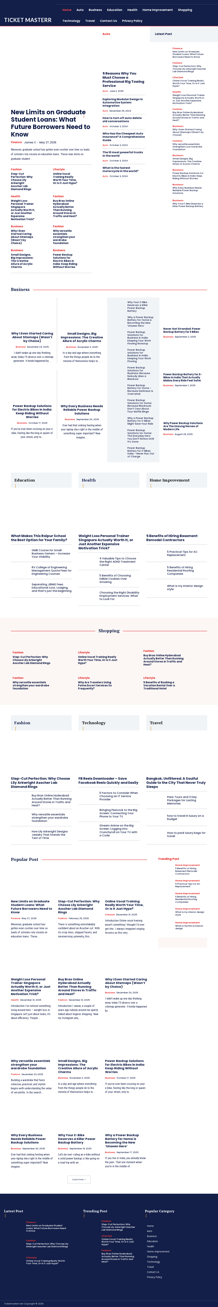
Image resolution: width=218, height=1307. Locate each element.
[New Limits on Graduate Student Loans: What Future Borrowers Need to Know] (46, 65)
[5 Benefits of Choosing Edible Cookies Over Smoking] (88, 578)
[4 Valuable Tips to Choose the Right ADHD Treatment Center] (88, 561)
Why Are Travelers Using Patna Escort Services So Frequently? (95, 685)
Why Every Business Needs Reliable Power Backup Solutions (187, 190)
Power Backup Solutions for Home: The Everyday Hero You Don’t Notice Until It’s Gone (140, 435)
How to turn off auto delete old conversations (122, 119)
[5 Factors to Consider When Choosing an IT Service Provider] (88, 796)
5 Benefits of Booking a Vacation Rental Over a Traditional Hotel (159, 685)
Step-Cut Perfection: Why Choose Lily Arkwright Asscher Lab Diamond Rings (22, 181)
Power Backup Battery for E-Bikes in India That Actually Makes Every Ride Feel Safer (182, 377)
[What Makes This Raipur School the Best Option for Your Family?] (41, 509)
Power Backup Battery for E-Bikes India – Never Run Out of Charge (140, 452)
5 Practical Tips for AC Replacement (182, 553)
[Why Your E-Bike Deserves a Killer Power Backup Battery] (162, 203)
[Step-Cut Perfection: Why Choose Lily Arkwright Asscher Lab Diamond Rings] (44, 174)
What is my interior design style (185, 587)
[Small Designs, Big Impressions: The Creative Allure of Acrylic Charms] (44, 255)
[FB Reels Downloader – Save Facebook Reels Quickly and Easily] (109, 751)
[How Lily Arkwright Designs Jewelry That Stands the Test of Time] (20, 834)
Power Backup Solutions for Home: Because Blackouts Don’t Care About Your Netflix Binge (139, 405)
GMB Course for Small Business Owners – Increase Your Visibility (51, 553)
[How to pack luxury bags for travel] (155, 834)
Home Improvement (187, 865)
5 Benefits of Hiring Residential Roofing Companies (180, 570)
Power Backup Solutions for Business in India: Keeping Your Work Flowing (139, 355)
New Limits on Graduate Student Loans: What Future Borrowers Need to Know (50, 123)
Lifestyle (59, 169)
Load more (77, 1179)
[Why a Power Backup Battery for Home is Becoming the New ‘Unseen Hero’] (118, 320)
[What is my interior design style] (155, 587)
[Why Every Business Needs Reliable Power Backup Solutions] (162, 188)
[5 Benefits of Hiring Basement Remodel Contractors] (176, 509)
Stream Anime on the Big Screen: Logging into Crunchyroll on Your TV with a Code (118, 830)
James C (30, 142)
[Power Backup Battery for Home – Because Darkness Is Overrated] (118, 388)
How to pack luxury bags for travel (186, 834)
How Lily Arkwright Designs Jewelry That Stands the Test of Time (50, 835)
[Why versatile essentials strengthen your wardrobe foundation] (86, 231)
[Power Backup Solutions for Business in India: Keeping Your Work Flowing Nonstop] (118, 335)
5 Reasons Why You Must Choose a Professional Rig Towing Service (123, 79)
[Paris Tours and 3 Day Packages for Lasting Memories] (155, 800)
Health (15, 196)
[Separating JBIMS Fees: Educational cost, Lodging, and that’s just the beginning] (20, 587)
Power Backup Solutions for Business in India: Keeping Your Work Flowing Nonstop (139, 337)
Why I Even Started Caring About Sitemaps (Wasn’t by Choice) (22, 237)
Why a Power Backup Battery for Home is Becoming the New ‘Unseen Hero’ (140, 321)
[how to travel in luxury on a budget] (155, 817)
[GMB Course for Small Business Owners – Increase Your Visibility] (20, 553)
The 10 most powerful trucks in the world (123, 154)
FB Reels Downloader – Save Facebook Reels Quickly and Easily (108, 780)
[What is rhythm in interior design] (165, 925)
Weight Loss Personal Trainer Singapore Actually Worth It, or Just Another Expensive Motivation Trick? (23, 210)
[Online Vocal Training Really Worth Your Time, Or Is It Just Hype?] (86, 174)
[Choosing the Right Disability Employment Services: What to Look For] (88, 595)
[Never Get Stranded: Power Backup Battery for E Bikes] (185, 310)
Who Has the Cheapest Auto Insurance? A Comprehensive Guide (124, 137)
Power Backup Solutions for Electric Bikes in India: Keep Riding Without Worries (65, 261)
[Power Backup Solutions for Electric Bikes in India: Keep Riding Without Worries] (86, 255)
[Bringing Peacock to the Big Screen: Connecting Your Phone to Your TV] (88, 813)
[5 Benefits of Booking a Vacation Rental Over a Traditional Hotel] (196, 683)
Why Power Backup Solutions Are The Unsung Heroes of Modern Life (183, 426)
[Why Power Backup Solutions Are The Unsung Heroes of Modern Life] (185, 405)
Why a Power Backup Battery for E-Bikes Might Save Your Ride (140, 421)
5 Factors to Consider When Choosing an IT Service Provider (118, 796)
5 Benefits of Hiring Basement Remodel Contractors (172, 537)
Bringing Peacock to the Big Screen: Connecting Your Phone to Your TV (118, 813)
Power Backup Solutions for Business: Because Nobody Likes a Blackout (138, 373)
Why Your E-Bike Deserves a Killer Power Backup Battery (188, 205)
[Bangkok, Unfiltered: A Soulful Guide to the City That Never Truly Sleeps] (176, 751)
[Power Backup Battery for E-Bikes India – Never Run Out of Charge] (118, 451)
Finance (16, 142)
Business (17, 226)
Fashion (16, 169)
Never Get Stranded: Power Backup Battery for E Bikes (181, 330)
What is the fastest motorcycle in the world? (120, 169)
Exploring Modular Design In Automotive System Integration (123, 102)
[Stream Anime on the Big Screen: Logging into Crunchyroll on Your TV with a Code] (88, 830)
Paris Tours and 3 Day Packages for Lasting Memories (182, 800)
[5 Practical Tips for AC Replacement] (155, 553)
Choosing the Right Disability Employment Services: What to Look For (119, 596)
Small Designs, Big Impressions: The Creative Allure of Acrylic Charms (22, 261)
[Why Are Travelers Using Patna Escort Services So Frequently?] (130, 683)
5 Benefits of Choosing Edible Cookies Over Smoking (115, 579)
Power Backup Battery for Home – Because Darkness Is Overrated (140, 390)
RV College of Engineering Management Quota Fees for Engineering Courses (52, 570)
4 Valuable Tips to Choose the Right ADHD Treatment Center (117, 561)
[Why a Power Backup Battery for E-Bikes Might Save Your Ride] (118, 421)
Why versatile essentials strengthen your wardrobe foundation (64, 237)
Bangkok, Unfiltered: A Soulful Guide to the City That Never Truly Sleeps (176, 782)
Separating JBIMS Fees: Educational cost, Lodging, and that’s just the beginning (52, 587)
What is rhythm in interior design (189, 927)
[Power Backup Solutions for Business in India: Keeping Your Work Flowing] (118, 352)
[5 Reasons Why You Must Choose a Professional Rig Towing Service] (124, 54)
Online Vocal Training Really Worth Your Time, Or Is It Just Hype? (65, 178)
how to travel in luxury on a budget (185, 817)
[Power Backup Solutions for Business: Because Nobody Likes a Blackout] (118, 370)
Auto (105, 91)
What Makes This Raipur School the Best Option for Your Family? (39, 537)
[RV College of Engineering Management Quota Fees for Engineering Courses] (20, 570)
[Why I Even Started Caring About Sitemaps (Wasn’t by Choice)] (44, 231)
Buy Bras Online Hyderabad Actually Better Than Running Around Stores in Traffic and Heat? (65, 208)
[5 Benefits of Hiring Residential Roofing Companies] (155, 570)
